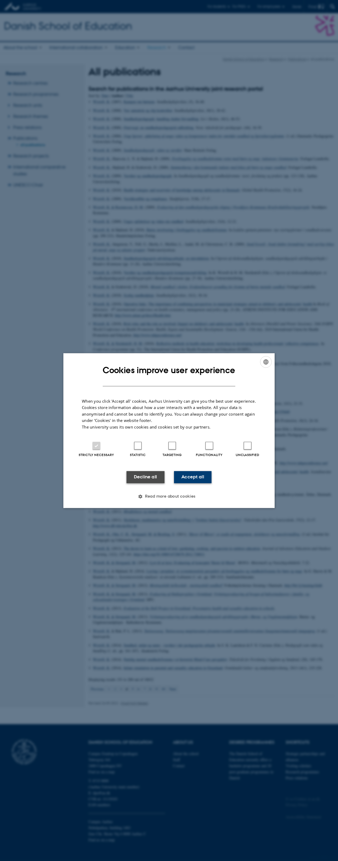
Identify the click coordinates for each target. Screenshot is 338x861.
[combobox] (266, 361)
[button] (169, 496)
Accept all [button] (192, 477)
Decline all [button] (145, 477)
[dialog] (169, 430)
